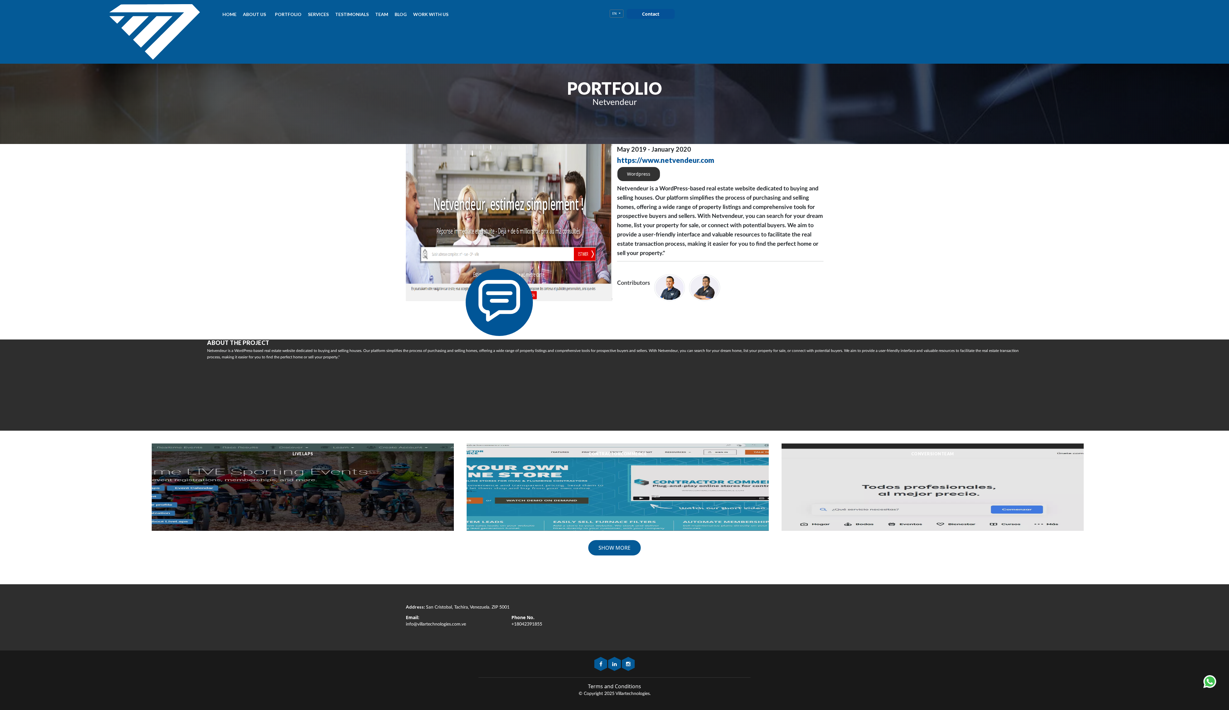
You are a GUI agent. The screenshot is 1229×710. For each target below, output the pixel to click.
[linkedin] (615, 664)
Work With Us (430, 14)
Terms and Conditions (614, 686)
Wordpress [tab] (638, 174)
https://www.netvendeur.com (665, 160)
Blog (401, 14)
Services (318, 14)
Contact (650, 14)
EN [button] (615, 13)
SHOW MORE (614, 547)
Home (229, 14)
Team (381, 14)
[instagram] (628, 664)
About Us (254, 14)
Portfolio (288, 14)
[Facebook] (601, 664)
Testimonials (352, 14)
